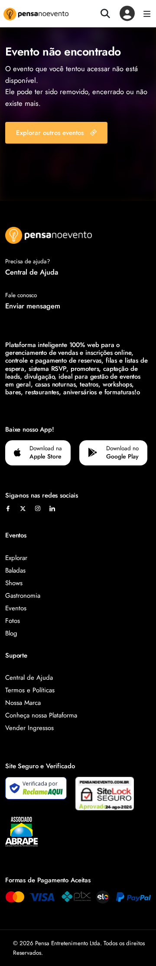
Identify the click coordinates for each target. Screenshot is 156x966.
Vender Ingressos (29, 728)
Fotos (12, 620)
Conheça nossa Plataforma (41, 715)
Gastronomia (22, 595)
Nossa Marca (23, 702)
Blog (11, 633)
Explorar (16, 558)
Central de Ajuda (31, 272)
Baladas (15, 570)
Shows (14, 583)
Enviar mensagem (32, 306)
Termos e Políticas (30, 690)
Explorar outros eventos (50, 133)
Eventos (15, 608)
